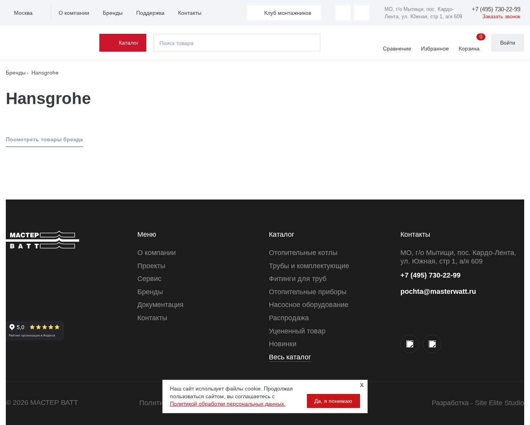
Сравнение (397, 48)
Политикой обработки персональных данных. (228, 404)
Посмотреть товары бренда (44, 139)
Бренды (113, 13)
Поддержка (150, 13)
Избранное (435, 48)
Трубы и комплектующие (309, 266)
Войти (507, 43)
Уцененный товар (297, 331)
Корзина (470, 43)
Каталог (129, 43)
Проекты (151, 266)
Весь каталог (290, 357)
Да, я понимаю (333, 401)
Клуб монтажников (287, 13)
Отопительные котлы (303, 253)
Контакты (189, 13)
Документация (160, 305)
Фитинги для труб (297, 279)
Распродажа (289, 318)
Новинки (282, 344)
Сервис (149, 279)
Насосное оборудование (308, 305)
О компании (74, 13)
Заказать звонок (501, 16)
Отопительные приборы (307, 292)
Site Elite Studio (499, 403)
